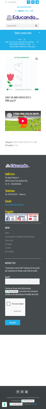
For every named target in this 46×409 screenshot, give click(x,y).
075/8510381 (12, 2)
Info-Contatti (9, 251)
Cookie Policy (16, 404)
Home (20, 39)
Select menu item (23, 33)
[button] (36, 59)
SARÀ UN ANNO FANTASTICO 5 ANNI (19, 44)
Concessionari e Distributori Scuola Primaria (20, 236)
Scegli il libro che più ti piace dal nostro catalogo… (19, 42)
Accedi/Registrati (25, 7)
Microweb (34, 404)
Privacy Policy (12, 291)
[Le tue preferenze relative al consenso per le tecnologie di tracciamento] (4, 404)
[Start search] (36, 25)
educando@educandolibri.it (14, 204)
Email (8, 277)
